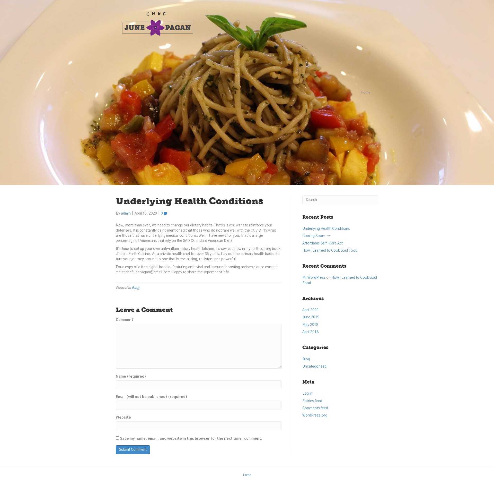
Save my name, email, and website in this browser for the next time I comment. (191, 438)
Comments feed (315, 408)
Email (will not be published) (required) (151, 397)
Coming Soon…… (316, 236)
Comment (124, 320)
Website (123, 417)
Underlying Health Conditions (326, 229)
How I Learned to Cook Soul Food (329, 250)
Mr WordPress (313, 277)
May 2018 (310, 325)
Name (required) (131, 376)
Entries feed (312, 401)
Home (365, 92)
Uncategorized (314, 366)
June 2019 (310, 317)
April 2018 (310, 332)
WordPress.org (314, 415)
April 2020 (310, 310)
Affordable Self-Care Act (322, 243)
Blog (135, 288)
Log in (307, 393)
